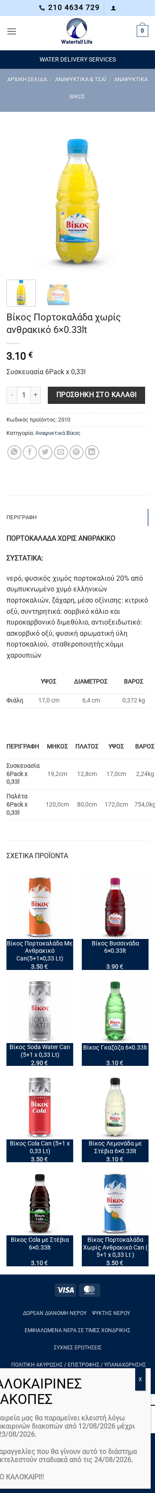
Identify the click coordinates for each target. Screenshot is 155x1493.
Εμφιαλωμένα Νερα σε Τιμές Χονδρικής (77, 1330)
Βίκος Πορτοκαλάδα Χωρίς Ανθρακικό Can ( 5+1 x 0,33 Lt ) (115, 1247)
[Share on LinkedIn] (92, 452)
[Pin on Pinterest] (76, 452)
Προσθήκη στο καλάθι (96, 395)
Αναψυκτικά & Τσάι (80, 79)
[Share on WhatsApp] (14, 452)
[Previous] (20, 200)
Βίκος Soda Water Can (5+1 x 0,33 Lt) (39, 1051)
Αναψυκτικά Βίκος (58, 433)
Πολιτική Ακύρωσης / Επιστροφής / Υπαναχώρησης (78, 1365)
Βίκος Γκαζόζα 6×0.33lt (115, 1047)
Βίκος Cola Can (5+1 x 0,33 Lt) (40, 1147)
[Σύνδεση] (113, 8)
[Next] (135, 200)
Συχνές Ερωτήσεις (78, 1348)
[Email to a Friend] (61, 452)
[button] (11, 31)
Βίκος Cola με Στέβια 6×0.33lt (40, 1243)
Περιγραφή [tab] (21, 517)
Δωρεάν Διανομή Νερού (55, 1313)
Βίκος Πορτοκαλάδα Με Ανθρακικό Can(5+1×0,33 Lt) (40, 951)
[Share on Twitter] (45, 452)
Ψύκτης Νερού (111, 1313)
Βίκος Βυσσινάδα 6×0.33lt (115, 947)
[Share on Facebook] (30, 452)
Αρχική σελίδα (27, 79)
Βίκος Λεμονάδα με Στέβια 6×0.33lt (115, 1147)
